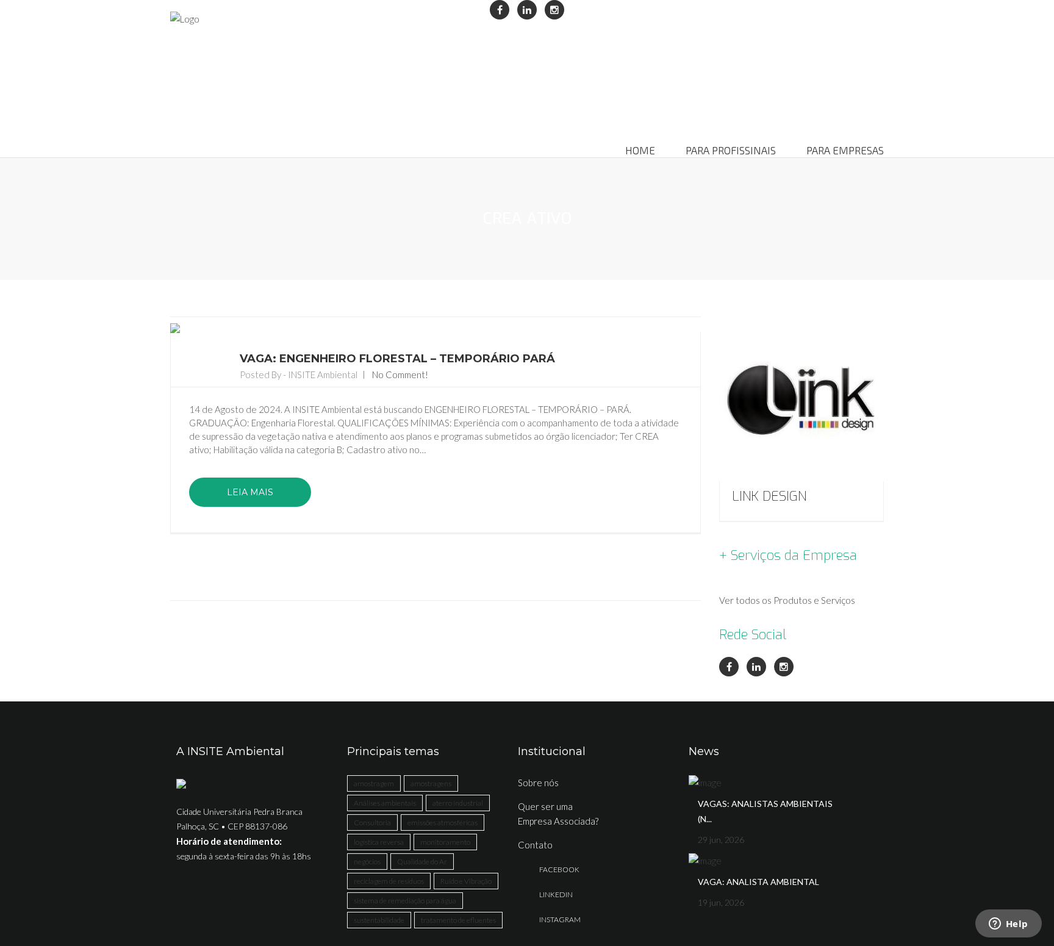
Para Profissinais (731, 150)
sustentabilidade (379, 920)
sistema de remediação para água (405, 900)
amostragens (430, 783)
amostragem (374, 783)
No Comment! (400, 374)
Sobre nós (538, 782)
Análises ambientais (385, 803)
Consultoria (372, 822)
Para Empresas (845, 150)
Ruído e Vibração (466, 881)
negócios (367, 861)
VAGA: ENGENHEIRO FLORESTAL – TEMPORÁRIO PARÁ (397, 358)
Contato (535, 844)
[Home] (184, 18)
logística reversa (379, 842)
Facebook (559, 869)
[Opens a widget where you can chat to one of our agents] (1008, 924)
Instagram (560, 919)
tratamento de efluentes (458, 920)
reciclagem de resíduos (389, 881)
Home (640, 150)
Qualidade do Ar (422, 861)
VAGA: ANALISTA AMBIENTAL (758, 881)
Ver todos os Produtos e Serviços (787, 600)
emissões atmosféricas (442, 822)
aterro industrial (457, 803)
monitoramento (445, 842)
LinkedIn (556, 894)
